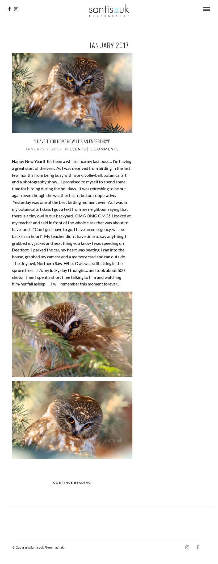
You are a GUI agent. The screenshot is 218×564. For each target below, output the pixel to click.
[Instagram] (16, 9)
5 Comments (104, 149)
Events (78, 149)
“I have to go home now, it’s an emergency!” (72, 141)
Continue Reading (72, 482)
